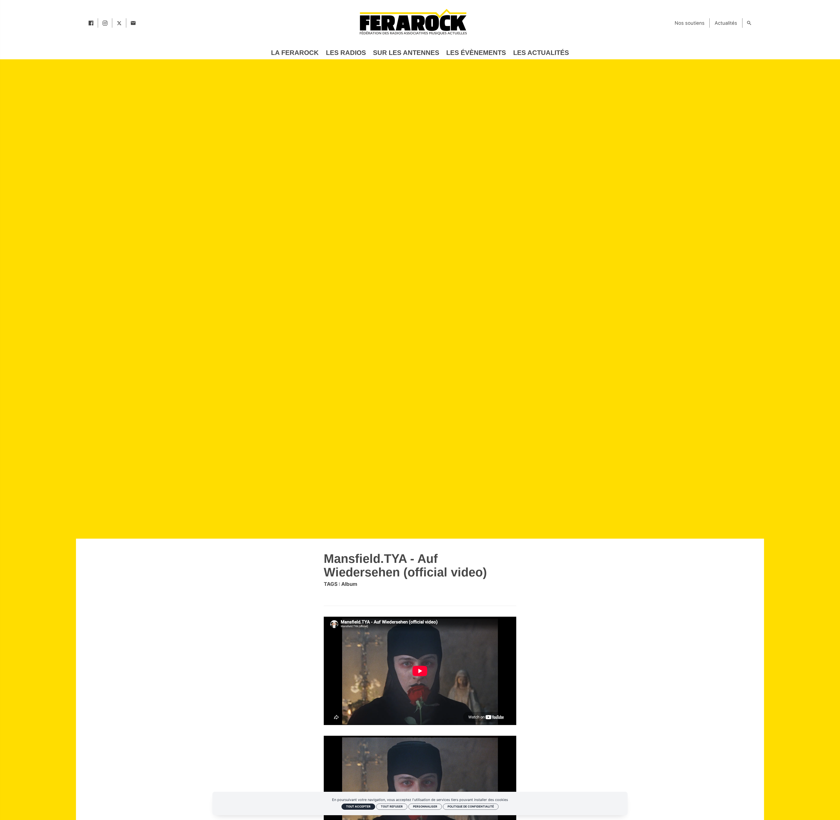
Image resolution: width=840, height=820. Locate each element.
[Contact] (133, 23)
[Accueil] (413, 21)
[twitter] (119, 23)
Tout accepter (358, 806)
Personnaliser (425, 806)
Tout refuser (392, 806)
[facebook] (91, 23)
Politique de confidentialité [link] (471, 806)
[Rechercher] (749, 23)
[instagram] (105, 23)
